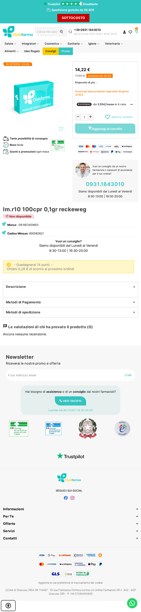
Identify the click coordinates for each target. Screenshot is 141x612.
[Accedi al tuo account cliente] (124, 31)
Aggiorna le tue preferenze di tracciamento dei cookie (70, 582)
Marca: (12, 225)
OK (129, 375)
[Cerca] (61, 32)
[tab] (70, 287)
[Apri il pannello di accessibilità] (8, 605)
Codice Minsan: (17, 233)
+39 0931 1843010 (87, 30)
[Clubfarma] (18, 31)
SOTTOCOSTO (73, 18)
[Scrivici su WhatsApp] (132, 603)
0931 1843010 (72, 400)
